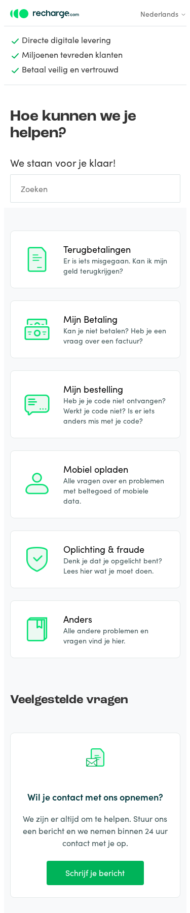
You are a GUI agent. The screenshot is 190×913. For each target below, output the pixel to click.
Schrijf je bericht (95, 872)
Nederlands (160, 14)
